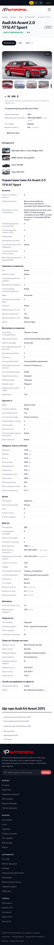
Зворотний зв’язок (17, 941)
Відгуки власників (9, 803)
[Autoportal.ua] (14, 9)
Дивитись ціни (13, 133)
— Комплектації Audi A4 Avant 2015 (16, 717)
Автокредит (7, 877)
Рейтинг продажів (9, 808)
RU (36, 3)
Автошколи (6, 912)
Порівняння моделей (10, 794)
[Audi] (48, 27)
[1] (7, 84)
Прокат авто (7, 917)
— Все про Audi (8, 731)
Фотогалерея (7, 799)
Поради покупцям (9, 833)
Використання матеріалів (35, 936)
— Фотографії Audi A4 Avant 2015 (15, 721)
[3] (31, 84)
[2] (19, 84)
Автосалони (7, 903)
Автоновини (7, 820)
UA (31, 3)
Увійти (48, 3)
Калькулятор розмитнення (13, 873)
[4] (43, 84)
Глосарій (5, 868)
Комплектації (9, 43)
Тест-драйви (7, 838)
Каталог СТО (7, 907)
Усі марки (6, 785)
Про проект (6, 921)
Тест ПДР (6, 859)
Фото (29, 43)
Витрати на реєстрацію (11, 882)
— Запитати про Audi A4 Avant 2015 (16, 726)
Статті (4, 824)
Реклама (5, 941)
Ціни (20, 43)
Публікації (6, 829)
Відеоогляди (7, 843)
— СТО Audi (6, 739)
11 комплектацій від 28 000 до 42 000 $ (21, 108)
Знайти (46, 772)
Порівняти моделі (9, 886)
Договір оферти (18, 936)
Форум (5, 847)
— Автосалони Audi (10, 735)
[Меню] (49, 9)
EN (41, 3)
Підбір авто (6, 790)
